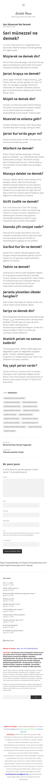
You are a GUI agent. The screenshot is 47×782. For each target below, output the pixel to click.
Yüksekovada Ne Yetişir (13, 452)
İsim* (4, 501)
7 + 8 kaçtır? (7, 540)
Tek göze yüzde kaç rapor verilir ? (13, 620)
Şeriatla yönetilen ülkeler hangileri (14, 427)
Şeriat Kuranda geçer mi (30, 423)
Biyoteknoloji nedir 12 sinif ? (11, 604)
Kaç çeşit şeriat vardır (30, 406)
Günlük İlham (23, 13)
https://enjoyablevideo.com (11, 562)
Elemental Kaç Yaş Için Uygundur (17, 445)
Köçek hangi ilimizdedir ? (10, 625)
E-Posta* (5, 511)
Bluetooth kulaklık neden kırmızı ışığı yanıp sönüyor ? (19, 593)
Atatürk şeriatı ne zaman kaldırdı (14, 398)
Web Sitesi (6, 521)
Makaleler (12, 392)
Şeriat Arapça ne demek (11, 423)
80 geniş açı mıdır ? (9, 599)
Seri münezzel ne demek (29, 419)
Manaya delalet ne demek (12, 410)
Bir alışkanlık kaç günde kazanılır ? (13, 631)
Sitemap (29, 565)
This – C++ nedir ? (8, 583)
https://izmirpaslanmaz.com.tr (35, 562)
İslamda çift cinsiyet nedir (12, 406)
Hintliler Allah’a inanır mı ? (11, 588)
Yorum (5, 477)
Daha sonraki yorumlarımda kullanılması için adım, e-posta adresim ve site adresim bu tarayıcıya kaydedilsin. (21, 534)
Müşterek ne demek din (11, 419)
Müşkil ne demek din (25, 414)
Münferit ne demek (10, 414)
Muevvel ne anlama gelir (31, 410)
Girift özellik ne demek (30, 402)
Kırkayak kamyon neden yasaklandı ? (14, 615)
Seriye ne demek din (35, 427)
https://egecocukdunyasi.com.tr (13, 565)
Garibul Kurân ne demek (11, 402)
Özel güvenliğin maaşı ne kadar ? (13, 609)
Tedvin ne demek (9, 431)
